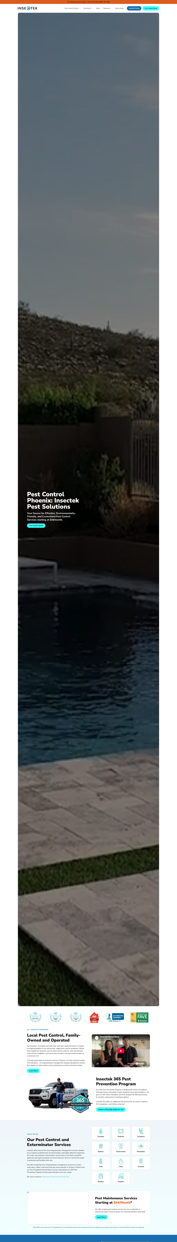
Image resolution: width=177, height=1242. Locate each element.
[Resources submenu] (111, 8)
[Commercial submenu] (92, 8)
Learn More (33, 1071)
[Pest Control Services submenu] (79, 8)
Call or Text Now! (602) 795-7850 (88, 2)
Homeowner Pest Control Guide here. (56, 1177)
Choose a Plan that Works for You (111, 1109)
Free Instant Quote (36, 525)
